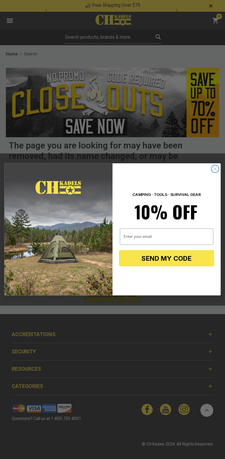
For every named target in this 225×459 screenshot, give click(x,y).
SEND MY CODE (167, 258)
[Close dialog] (215, 169)
